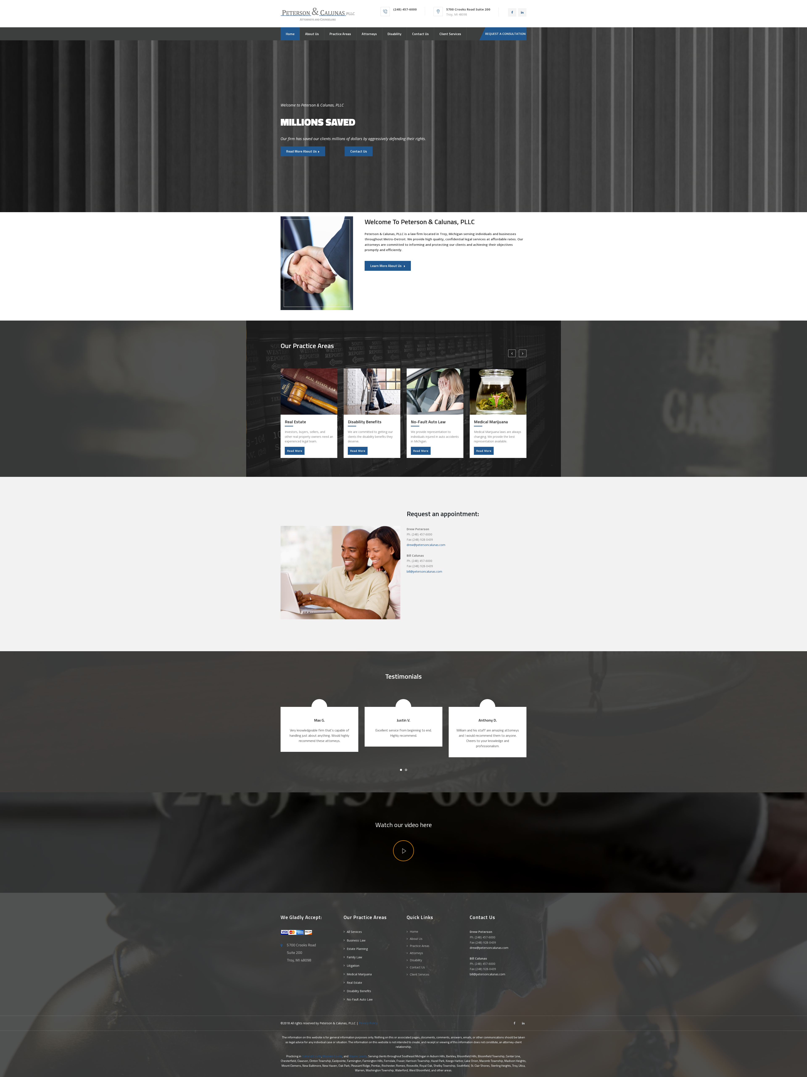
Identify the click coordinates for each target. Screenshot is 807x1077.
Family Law (354, 957)
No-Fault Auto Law (360, 999)
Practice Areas (340, 33)
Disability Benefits (359, 991)
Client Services (450, 33)
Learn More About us (386, 265)
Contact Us (420, 33)
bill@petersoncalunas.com (424, 571)
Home (290, 33)
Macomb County (332, 1056)
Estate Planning (357, 949)
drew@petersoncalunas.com (426, 545)
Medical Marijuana (359, 974)
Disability (394, 33)
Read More (294, 450)
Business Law (356, 940)
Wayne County (358, 1056)
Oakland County (311, 1056)
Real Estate (354, 983)
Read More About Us (301, 151)
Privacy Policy (368, 1023)
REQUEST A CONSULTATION (505, 34)
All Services (354, 932)
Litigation (353, 966)
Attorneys (369, 33)
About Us (312, 33)
